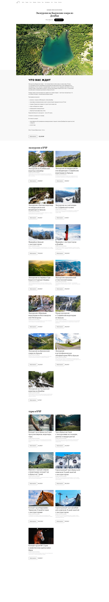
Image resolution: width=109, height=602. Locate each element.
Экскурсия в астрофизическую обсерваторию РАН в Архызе (67, 353)
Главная (26, 2)
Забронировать (58, 19)
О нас (31, 2)
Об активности (49, 19)
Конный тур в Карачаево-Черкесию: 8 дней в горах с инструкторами (38, 510)
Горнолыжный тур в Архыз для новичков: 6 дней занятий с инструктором (67, 472)
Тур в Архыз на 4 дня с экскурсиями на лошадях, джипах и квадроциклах (66, 434)
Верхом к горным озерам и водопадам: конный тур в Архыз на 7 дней (38, 472)
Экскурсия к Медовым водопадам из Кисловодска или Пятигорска (39, 315)
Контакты (60, 2)
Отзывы (55, 2)
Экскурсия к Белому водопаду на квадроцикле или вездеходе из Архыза (40, 207)
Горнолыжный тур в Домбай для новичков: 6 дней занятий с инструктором (67, 510)
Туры (43, 2)
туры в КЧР (34, 411)
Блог (52, 2)
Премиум (34, 2)
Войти (23, 2)
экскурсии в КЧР (37, 147)
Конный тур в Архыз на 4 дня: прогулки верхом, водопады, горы (40, 434)
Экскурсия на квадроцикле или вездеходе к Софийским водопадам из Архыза (67, 171)
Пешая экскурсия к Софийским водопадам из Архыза (65, 315)
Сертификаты (47, 2)
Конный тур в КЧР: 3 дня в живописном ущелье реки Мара (39, 548)
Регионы (39, 2)
